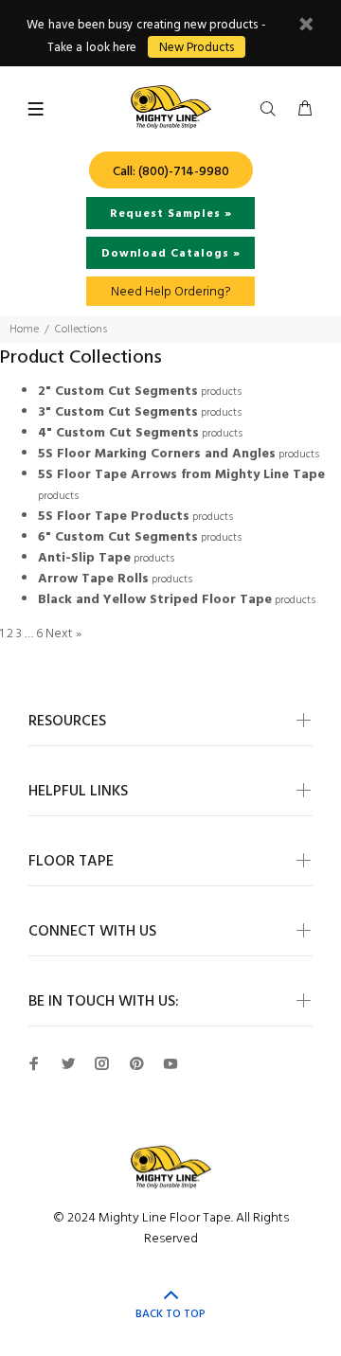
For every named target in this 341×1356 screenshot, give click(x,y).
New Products (196, 48)
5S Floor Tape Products (113, 516)
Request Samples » (171, 214)
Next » (63, 634)
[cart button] (305, 110)
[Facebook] (34, 1063)
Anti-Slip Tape (84, 558)
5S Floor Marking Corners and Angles (157, 454)
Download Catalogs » (171, 253)
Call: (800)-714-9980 (171, 172)
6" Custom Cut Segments (118, 537)
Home (24, 329)
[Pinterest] (136, 1063)
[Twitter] (68, 1063)
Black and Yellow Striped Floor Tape (155, 600)
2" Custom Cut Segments (118, 391)
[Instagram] (102, 1063)
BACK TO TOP (170, 1314)
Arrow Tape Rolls (93, 579)
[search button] (272, 110)
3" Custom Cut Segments (118, 412)
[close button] (306, 27)
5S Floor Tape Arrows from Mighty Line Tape (181, 475)
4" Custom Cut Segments (118, 433)
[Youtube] (170, 1063)
